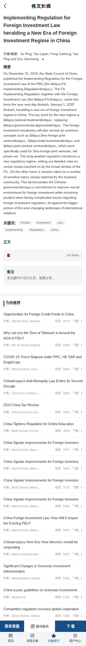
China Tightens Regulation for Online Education (38, 424)
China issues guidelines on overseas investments (40, 590)
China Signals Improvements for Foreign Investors (41, 443)
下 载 (71, 626)
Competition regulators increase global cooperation (41, 609)
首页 (11, 641)
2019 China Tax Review (21, 405)
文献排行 (54, 641)
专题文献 (32, 641)
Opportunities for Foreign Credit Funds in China (38, 314)
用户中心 (75, 641)
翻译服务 (42, 626)
